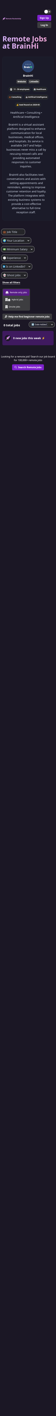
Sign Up (44, 18)
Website (21, 81)
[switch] (47, 12)
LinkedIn (34, 81)
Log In (44, 25)
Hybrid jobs (17, 299)
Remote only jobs (18, 292)
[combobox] (3, 232)
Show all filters (11, 282)
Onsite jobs (14, 306)
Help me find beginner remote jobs (29, 316)
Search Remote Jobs (30, 367)
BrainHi (28, 75)
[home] (11, 18)
